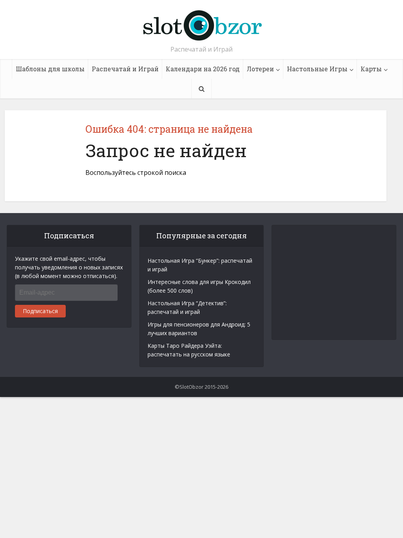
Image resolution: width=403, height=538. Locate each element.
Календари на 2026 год (203, 69)
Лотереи (260, 69)
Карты (371, 69)
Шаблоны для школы (50, 69)
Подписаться (40, 311)
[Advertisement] (343, 282)
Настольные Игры (317, 69)
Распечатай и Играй (125, 69)
